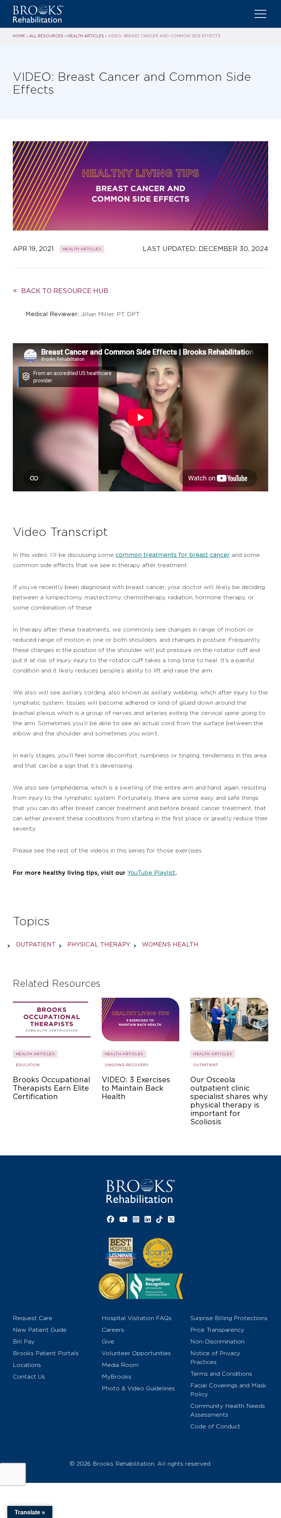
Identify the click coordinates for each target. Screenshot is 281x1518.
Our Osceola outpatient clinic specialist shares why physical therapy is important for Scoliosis (229, 1101)
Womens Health (170, 944)
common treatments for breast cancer (173, 554)
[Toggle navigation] (260, 14)
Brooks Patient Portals (46, 1353)
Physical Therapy (98, 944)
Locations (27, 1365)
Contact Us (29, 1376)
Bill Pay (23, 1341)
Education (28, 1064)
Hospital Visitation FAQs (137, 1318)
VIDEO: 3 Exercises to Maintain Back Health (136, 1088)
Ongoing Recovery (127, 1064)
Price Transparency (217, 1330)
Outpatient (36, 944)
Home (19, 36)
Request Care (32, 1318)
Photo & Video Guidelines (138, 1388)
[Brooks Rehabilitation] (140, 1191)
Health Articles (85, 36)
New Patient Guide (40, 1330)
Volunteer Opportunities (136, 1353)
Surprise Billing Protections (228, 1318)
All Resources (46, 36)
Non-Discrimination (217, 1341)
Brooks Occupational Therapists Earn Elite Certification (51, 1088)
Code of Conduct (215, 1426)
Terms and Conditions (221, 1374)
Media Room (120, 1365)
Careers (113, 1330)
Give (108, 1341)
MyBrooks (116, 1376)
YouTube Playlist (151, 872)
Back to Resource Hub (64, 291)
